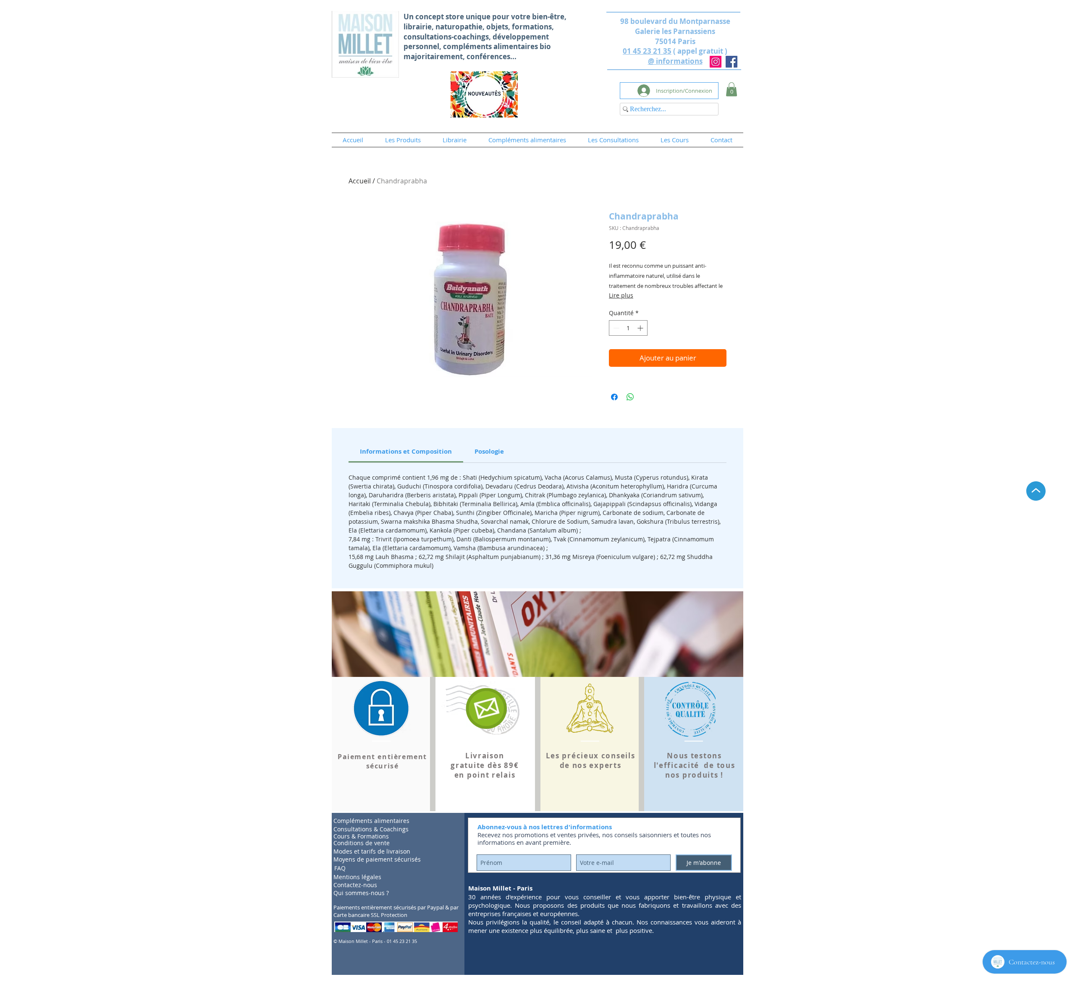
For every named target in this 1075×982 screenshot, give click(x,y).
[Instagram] (715, 62)
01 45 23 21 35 (647, 51)
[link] (406, 451)
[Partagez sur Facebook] (614, 397)
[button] (731, 89)
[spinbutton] (628, 328)
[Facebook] (731, 62)
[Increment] (641, 328)
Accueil (360, 180)
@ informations (675, 61)
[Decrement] (615, 328)
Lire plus (621, 295)
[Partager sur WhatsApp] (630, 397)
